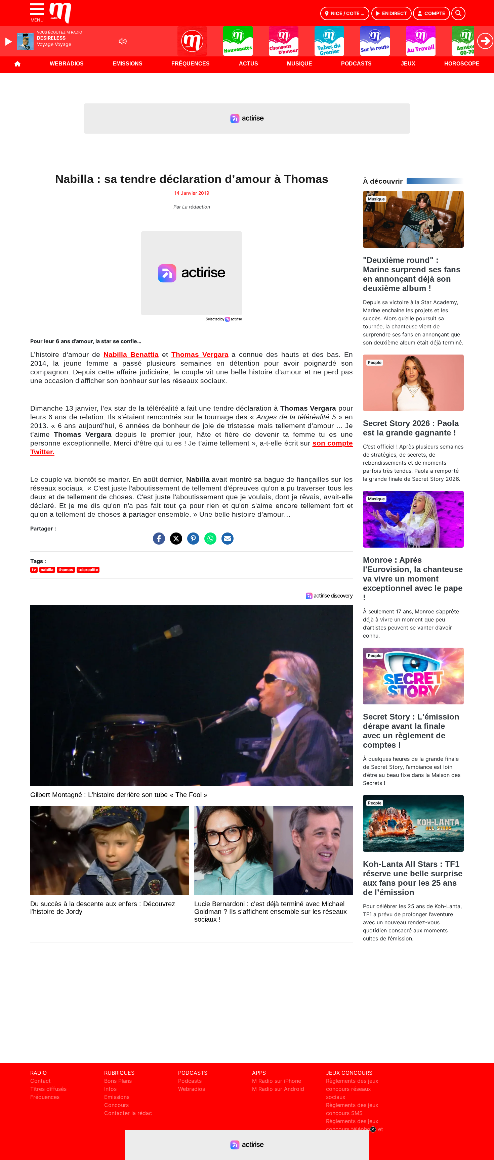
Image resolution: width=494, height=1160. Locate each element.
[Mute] (123, 41)
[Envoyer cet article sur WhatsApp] (208, 542)
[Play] (9, 42)
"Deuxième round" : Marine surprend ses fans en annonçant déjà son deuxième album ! (411, 274)
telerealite (88, 569)
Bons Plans (118, 1080)
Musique (299, 63)
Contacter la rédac (128, 1113)
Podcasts (356, 63)
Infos (110, 1088)
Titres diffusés (48, 1088)
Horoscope (462, 63)
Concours (116, 1105)
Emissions (127, 63)
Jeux (408, 63)
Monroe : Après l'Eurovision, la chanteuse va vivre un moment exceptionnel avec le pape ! (413, 578)
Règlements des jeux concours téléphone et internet (354, 1129)
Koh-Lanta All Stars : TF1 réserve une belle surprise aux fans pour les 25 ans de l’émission (412, 878)
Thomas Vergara (200, 355)
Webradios (67, 63)
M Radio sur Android (278, 1088)
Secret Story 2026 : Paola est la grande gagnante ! (411, 428)
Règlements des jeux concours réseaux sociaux (352, 1088)
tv (34, 569)
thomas (65, 569)
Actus (248, 63)
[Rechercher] (458, 13)
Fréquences (190, 63)
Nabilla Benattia (131, 355)
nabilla (47, 569)
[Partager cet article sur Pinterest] (191, 542)
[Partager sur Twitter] (174, 542)
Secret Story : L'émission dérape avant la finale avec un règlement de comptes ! (411, 730)
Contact (40, 1080)
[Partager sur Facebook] (157, 542)
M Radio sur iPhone (276, 1080)
